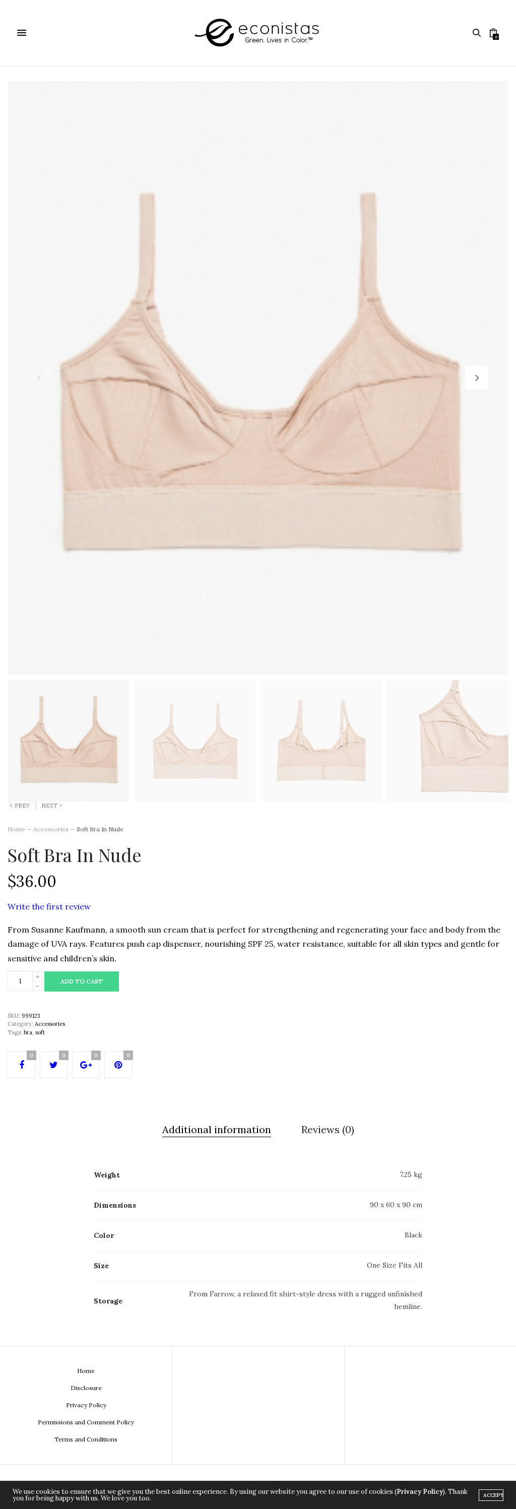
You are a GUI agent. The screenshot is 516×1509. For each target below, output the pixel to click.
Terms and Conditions (85, 1439)
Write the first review (49, 906)
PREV (22, 805)
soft (40, 1032)
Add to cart (81, 981)
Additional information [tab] (216, 1129)
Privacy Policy (86, 1405)
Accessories (51, 829)
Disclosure (86, 1388)
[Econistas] (258, 32)
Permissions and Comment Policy (86, 1422)
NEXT (49, 805)
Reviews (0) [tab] (327, 1129)
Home (16, 829)
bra (28, 1032)
